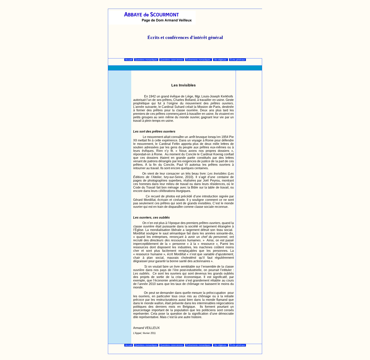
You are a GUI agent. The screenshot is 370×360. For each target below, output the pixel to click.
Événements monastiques (198, 59)
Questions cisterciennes (171, 59)
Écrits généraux (237, 59)
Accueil (128, 59)
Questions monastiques (146, 59)
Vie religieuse (220, 59)
